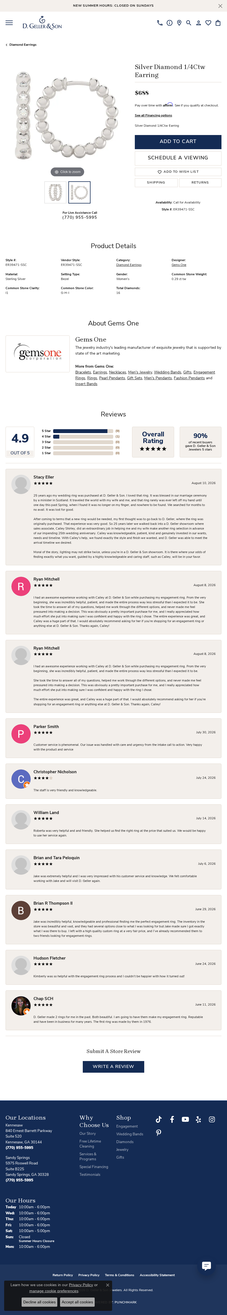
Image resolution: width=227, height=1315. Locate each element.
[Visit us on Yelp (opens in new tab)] (198, 1119)
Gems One (179, 265)
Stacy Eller (43, 477)
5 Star (46, 431)
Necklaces (117, 372)
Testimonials (89, 1175)
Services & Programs (87, 1157)
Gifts (187, 372)
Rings (92, 378)
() (117, 431)
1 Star (46, 453)
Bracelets (83, 372)
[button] (188, 22)
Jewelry (122, 1150)
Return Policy (63, 1275)
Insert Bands (86, 384)
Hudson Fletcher (49, 959)
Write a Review (113, 1067)
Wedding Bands (167, 372)
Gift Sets (134, 378)
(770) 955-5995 (79, 218)
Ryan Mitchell (46, 580)
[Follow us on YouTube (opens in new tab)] (185, 1119)
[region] (67, 117)
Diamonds (124, 1142)
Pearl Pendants (112, 378)
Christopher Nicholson (55, 772)
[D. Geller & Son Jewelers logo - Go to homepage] (42, 23)
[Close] (220, 5)
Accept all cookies (77, 1302)
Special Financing (93, 1167)
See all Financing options (153, 115)
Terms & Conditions (119, 1275)
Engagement (127, 1126)
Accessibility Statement (157, 1275)
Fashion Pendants (189, 378)
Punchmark (126, 1302)
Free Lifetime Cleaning (90, 1144)
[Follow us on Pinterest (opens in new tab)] (158, 1132)
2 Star (46, 447)
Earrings (100, 372)
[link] (159, 22)
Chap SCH (43, 999)
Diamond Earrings (23, 45)
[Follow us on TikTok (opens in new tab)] (158, 1119)
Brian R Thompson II (53, 904)
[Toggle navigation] (9, 22)
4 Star (46, 436)
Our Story (87, 1134)
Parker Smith (46, 727)
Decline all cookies (39, 1302)
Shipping (156, 182)
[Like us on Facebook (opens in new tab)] (171, 1119)
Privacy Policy (88, 1275)
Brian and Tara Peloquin (56, 858)
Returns (200, 182)
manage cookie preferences (53, 1291)
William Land (46, 813)
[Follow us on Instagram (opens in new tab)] (211, 1119)
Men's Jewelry (140, 372)
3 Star (46, 442)
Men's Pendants (158, 378)
